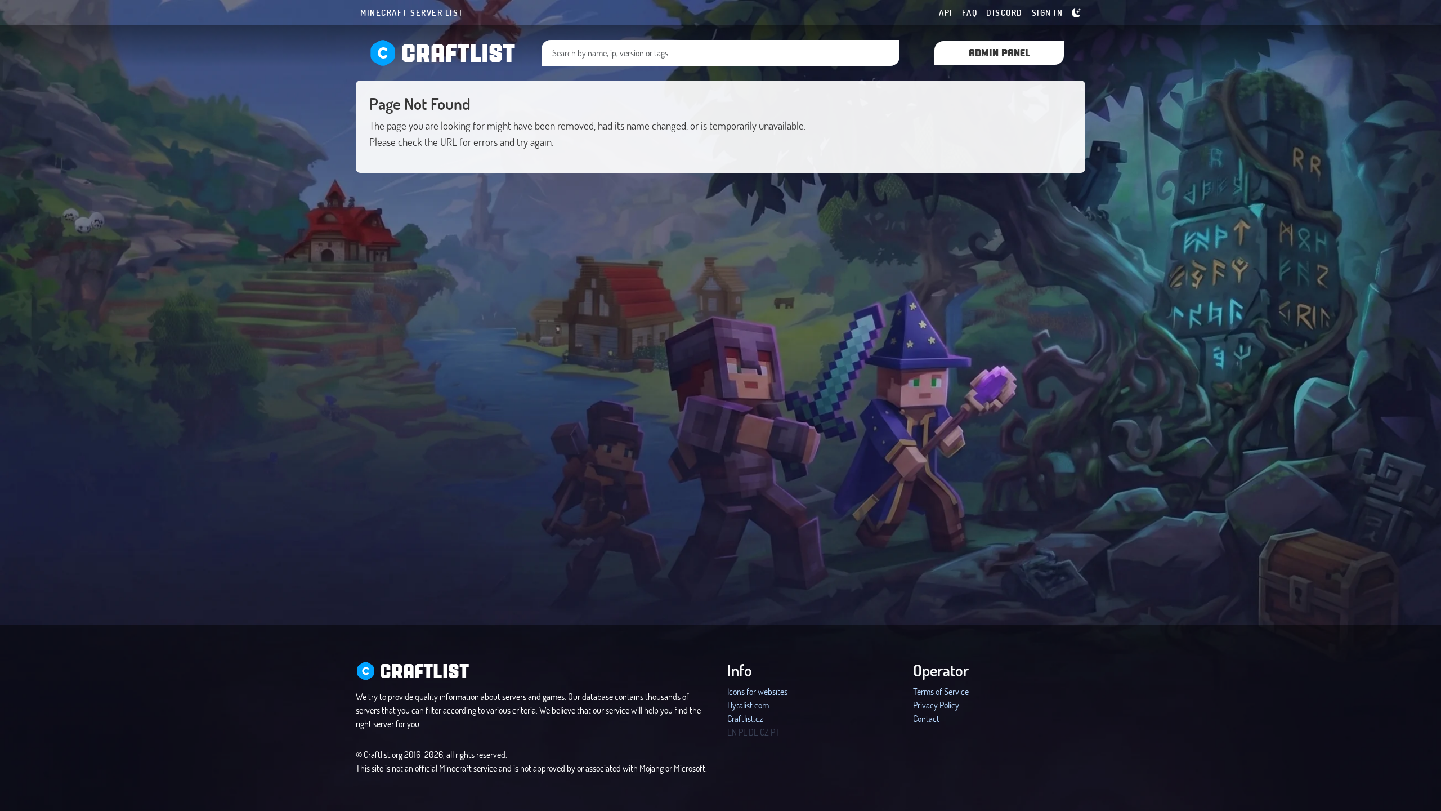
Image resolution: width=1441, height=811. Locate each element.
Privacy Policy (936, 705)
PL (743, 732)
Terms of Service (941, 691)
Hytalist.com (748, 705)
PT (775, 732)
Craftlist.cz (745, 718)
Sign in (1047, 12)
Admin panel (999, 52)
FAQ (970, 12)
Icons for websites (757, 691)
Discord (1004, 12)
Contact (926, 718)
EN (732, 732)
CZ (764, 732)
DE (753, 732)
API (946, 12)
